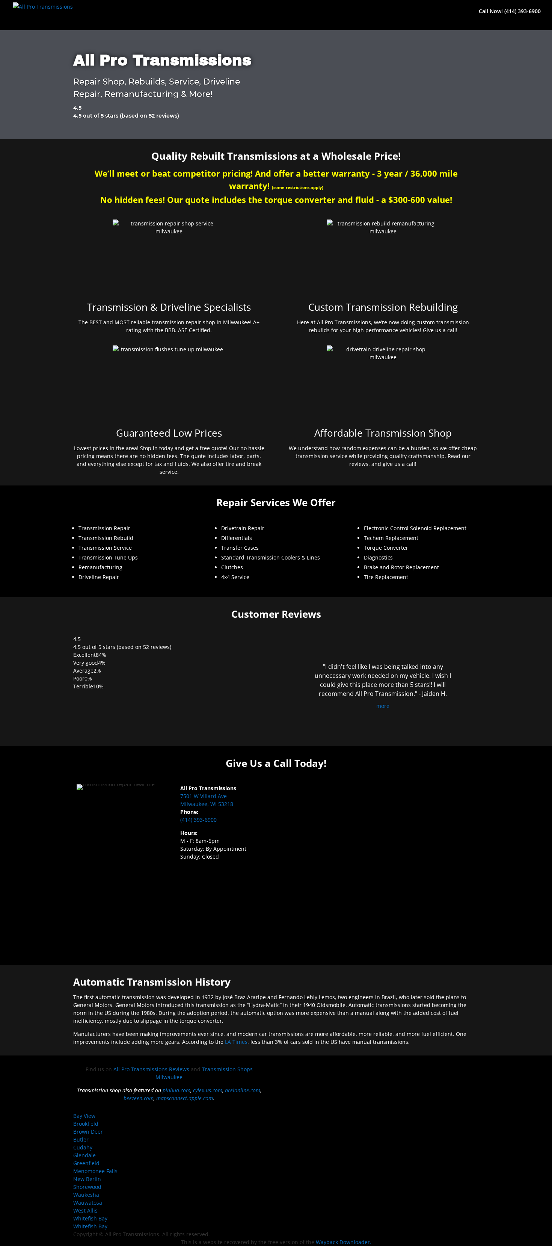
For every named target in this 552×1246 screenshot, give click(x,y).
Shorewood (87, 1186)
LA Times (236, 1041)
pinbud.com (176, 1090)
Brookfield (85, 1123)
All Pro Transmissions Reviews (151, 1069)
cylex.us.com (207, 1090)
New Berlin (87, 1178)
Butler (81, 1139)
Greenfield (86, 1163)
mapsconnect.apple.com (184, 1098)
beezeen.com (139, 1098)
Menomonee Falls (95, 1171)
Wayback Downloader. (343, 1242)
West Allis (85, 1210)
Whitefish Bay (90, 1218)
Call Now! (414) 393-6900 (510, 12)
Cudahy (82, 1147)
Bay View (84, 1115)
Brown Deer (88, 1131)
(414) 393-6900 (198, 819)
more (382, 705)
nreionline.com (242, 1090)
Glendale (84, 1155)
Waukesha (86, 1194)
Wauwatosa (87, 1202)
